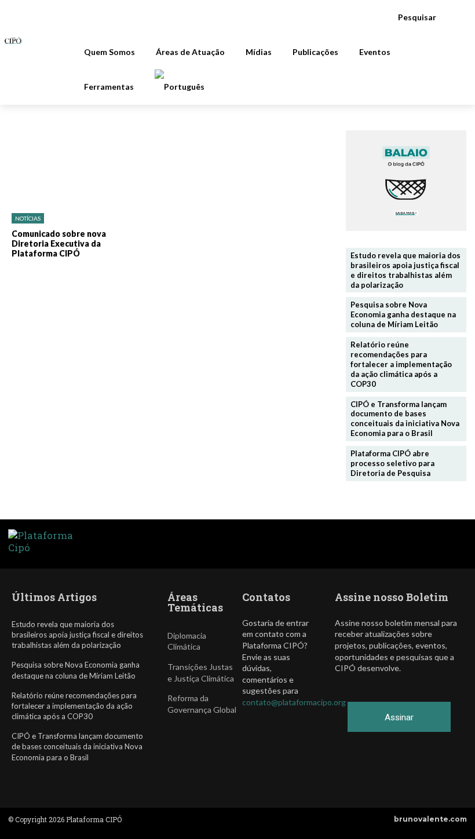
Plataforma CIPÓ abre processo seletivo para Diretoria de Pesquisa (392, 463)
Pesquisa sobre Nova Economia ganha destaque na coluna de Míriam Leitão (403, 314)
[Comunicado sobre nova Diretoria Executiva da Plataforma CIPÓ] (59, 167)
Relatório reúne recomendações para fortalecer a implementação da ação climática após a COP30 (401, 364)
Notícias (28, 218)
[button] (423, 17)
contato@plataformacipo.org (294, 702)
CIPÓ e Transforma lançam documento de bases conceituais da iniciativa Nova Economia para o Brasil (404, 419)
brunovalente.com (430, 819)
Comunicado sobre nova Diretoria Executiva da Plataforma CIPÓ (59, 243)
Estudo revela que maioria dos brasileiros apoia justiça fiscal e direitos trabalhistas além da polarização (405, 270)
